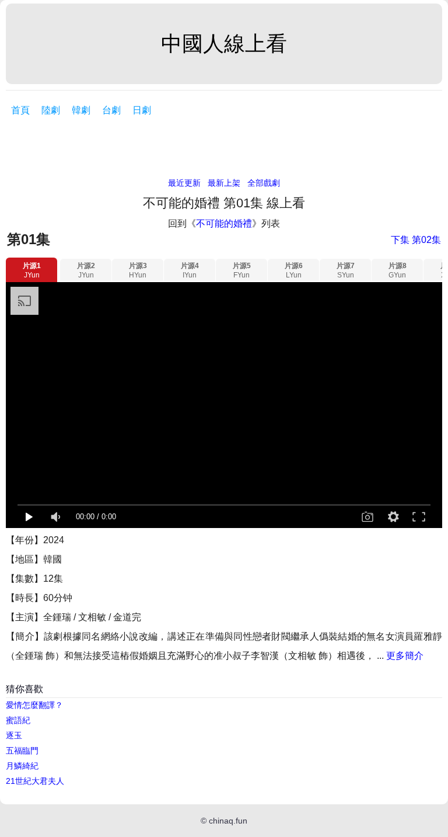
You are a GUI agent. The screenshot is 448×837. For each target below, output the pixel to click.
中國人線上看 (224, 43)
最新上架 (224, 182)
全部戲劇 (263, 182)
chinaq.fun (228, 820)
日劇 (141, 110)
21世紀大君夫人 (35, 781)
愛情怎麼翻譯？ (34, 705)
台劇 (111, 110)
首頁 (20, 110)
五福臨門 (22, 750)
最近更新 (184, 182)
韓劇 (81, 110)
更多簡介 (405, 656)
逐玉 (14, 735)
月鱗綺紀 (22, 765)
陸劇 (50, 110)
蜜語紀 (18, 720)
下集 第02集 (416, 240)
